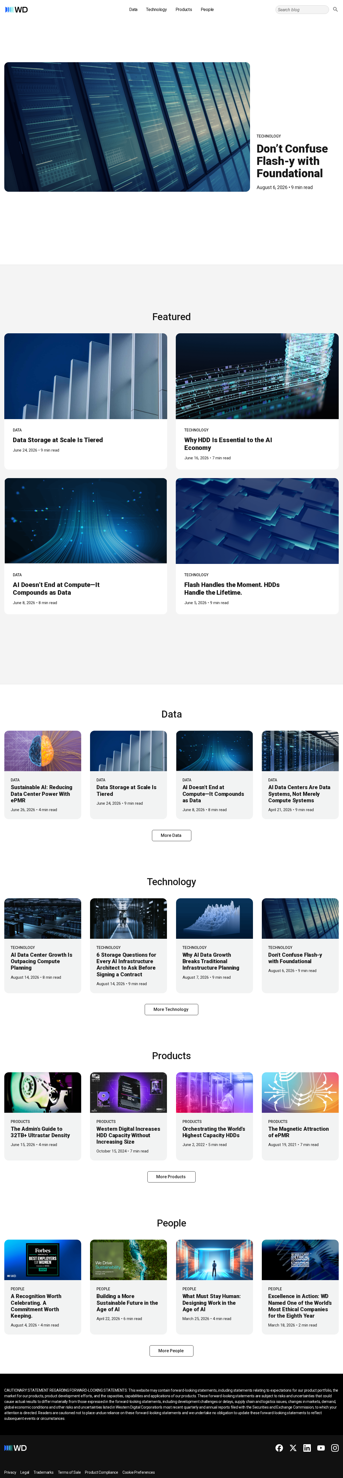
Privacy (10, 1472)
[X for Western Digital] (293, 1448)
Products (184, 9)
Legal (24, 1472)
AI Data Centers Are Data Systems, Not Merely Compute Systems (299, 793)
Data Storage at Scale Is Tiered (58, 440)
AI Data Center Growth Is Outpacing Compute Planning (41, 961)
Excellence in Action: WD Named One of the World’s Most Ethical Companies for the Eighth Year (300, 1306)
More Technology (171, 1009)
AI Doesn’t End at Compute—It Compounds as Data (56, 588)
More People (171, 1350)
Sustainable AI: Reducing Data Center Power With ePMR (41, 793)
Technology (156, 9)
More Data (171, 835)
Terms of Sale (69, 1472)
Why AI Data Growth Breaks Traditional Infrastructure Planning (211, 961)
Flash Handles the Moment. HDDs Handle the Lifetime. (232, 588)
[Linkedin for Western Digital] (307, 1448)
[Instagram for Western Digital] (335, 1448)
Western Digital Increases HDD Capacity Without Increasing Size (128, 1135)
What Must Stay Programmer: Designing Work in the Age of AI (211, 1302)
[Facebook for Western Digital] (279, 1448)
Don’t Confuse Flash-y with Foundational (292, 161)
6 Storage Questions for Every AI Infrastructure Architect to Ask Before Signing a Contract (126, 965)
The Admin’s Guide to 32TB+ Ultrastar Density (40, 1132)
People (207, 9)
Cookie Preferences (138, 1472)
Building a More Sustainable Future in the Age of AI (127, 1302)
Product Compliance (101, 1472)
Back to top (319, 1471)
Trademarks (43, 1472)
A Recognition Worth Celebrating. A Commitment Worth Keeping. (36, 1306)
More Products (171, 1176)
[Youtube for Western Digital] (321, 1448)
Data (133, 9)
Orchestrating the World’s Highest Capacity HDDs (213, 1132)
